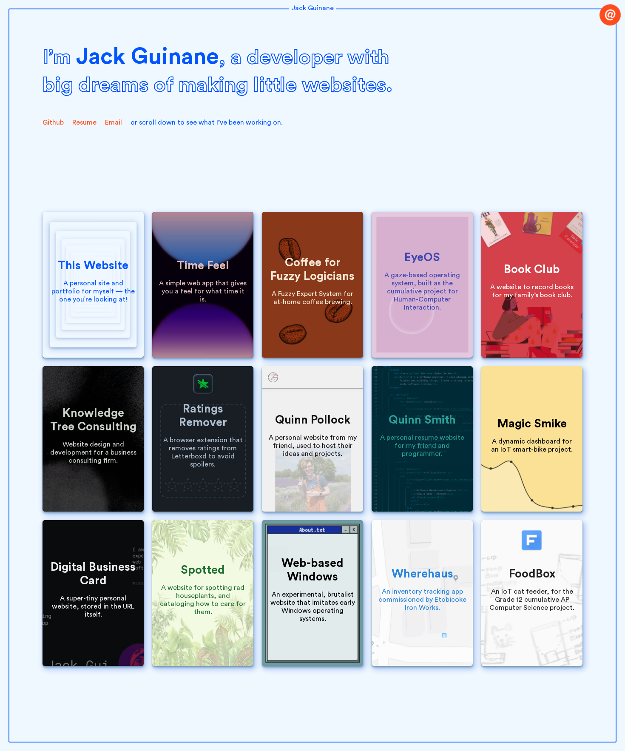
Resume (84, 122)
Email (113, 122)
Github (53, 122)
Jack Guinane (312, 8)
